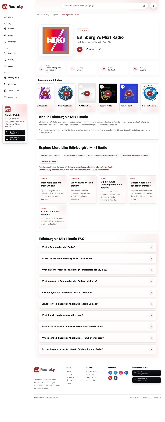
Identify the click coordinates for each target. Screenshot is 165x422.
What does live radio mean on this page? (62, 315)
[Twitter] (116, 373)
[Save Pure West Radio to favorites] (60, 87)
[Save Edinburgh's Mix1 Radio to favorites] (100, 49)
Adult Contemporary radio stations (102, 155)
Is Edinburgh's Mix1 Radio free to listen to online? (67, 292)
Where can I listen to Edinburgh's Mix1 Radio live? (67, 258)
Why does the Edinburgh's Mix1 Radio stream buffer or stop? (73, 338)
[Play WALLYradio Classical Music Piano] (87, 93)
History (69, 380)
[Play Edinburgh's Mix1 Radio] (79, 49)
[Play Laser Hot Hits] (108, 93)
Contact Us (90, 380)
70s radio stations (48, 161)
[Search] (144, 6)
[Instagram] (121, 373)
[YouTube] (110, 378)
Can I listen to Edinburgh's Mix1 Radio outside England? (70, 304)
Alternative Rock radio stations (135, 155)
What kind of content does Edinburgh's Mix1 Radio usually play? (74, 270)
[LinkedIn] (126, 373)
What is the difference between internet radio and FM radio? (72, 326)
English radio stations (73, 155)
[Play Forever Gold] (129, 93)
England (55, 15)
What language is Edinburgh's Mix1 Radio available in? (69, 281)
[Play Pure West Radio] (66, 93)
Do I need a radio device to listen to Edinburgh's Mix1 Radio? (72, 349)
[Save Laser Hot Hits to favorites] (102, 87)
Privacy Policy (91, 371)
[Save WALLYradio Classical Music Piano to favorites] (81, 87)
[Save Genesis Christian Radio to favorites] (144, 87)
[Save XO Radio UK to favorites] (39, 87)
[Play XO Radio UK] (45, 93)
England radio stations (50, 155)
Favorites (70, 377)
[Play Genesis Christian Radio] (150, 93)
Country (46, 15)
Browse (69, 374)
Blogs (68, 383)
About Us (90, 374)
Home (38, 15)
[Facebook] (110, 373)
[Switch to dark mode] (153, 5)
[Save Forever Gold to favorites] (123, 87)
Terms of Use (91, 377)
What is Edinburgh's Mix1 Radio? (58, 247)
